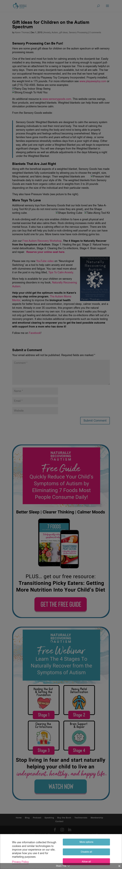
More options (86, 842)
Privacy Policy (20, 862)
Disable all (86, 852)
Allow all (86, 861)
